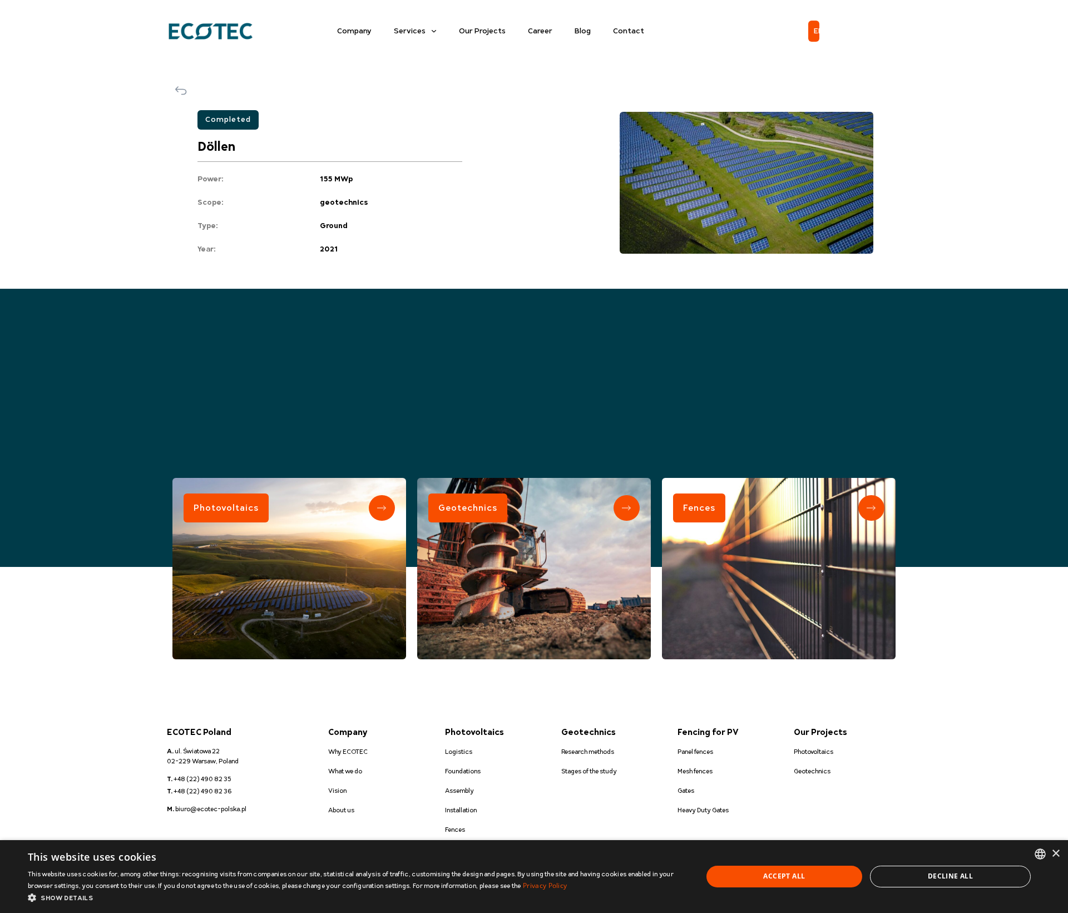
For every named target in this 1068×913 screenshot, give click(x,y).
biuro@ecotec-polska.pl (206, 809)
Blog (583, 31)
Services (410, 31)
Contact (628, 31)
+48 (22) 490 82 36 (199, 791)
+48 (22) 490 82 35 (199, 779)
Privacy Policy (545, 885)
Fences (699, 508)
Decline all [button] (950, 876)
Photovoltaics (226, 508)
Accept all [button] (784, 876)
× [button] (1055, 854)
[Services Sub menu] (434, 31)
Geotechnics (467, 508)
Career (540, 31)
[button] (355, 898)
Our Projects (482, 31)
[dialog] (534, 876)
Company (354, 31)
